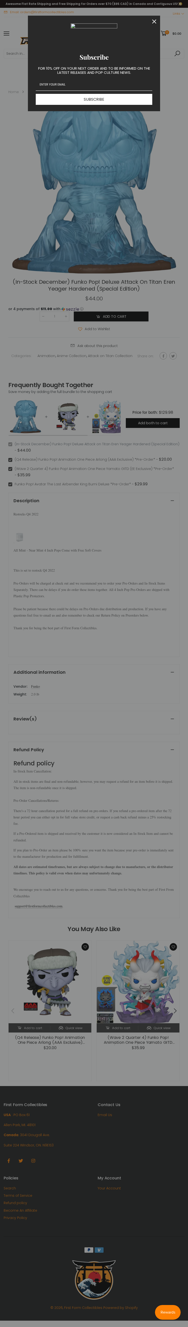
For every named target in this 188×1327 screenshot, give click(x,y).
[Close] (154, 21)
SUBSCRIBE (94, 99)
